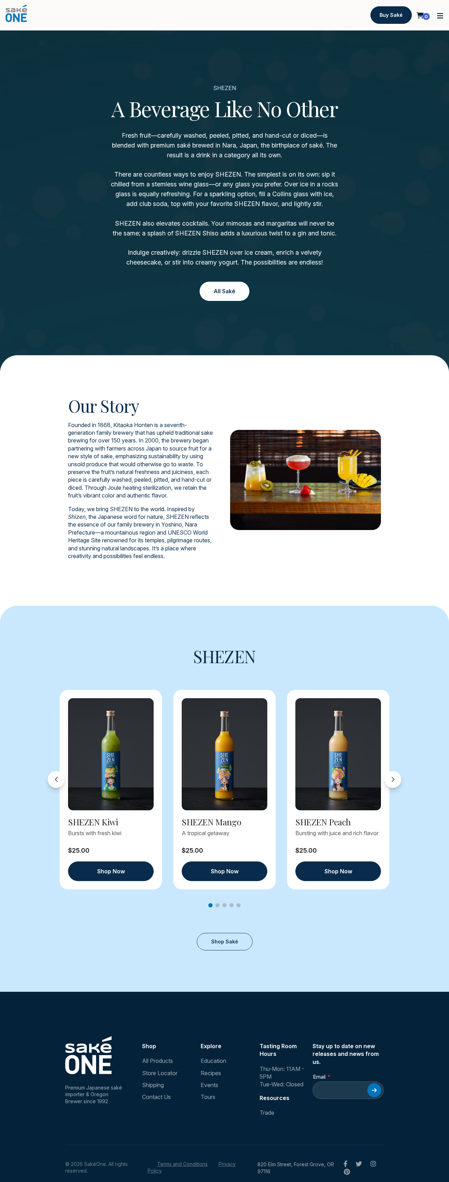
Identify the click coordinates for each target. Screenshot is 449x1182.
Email (319, 1076)
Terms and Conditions (182, 1164)
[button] (440, 15)
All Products (157, 1060)
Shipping (153, 1084)
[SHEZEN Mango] (224, 754)
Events (209, 1084)
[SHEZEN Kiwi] (111, 754)
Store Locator (159, 1073)
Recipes (211, 1073)
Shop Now (111, 871)
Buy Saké (391, 15)
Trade (267, 1112)
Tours (208, 1096)
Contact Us (156, 1096)
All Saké (224, 291)
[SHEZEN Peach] (338, 754)
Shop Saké (224, 941)
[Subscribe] (374, 1090)
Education (213, 1060)
